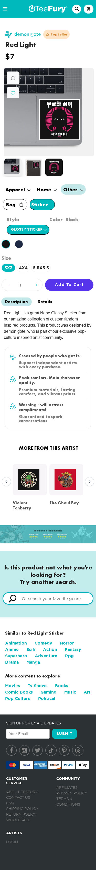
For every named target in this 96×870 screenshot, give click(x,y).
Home (44, 189)
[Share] (13, 83)
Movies (12, 685)
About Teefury (22, 792)
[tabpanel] (49, 112)
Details (45, 301)
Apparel (15, 189)
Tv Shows (37, 685)
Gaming (48, 692)
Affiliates (67, 788)
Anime (12, 649)
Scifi (30, 649)
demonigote (27, 34)
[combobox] (48, 598)
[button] (13, 92)
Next (88, 482)
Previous (5, 482)
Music (70, 692)
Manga (33, 662)
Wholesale (18, 820)
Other (71, 189)
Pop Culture (17, 698)
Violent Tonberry (22, 505)
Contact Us (18, 798)
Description (16, 301)
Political (46, 698)
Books (61, 685)
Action (50, 649)
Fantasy (73, 649)
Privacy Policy (71, 793)
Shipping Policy (22, 809)
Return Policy (21, 814)
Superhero (16, 656)
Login (12, 842)
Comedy (43, 643)
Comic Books (19, 692)
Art (87, 692)
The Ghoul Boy (64, 503)
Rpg (69, 656)
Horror (67, 643)
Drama (12, 662)
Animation (16, 643)
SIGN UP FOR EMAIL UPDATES (33, 723)
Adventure (46, 656)
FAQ (10, 803)
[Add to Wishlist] (13, 93)
